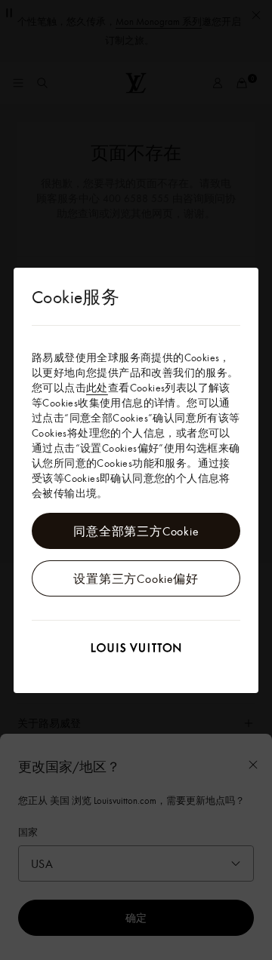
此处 (97, 387)
